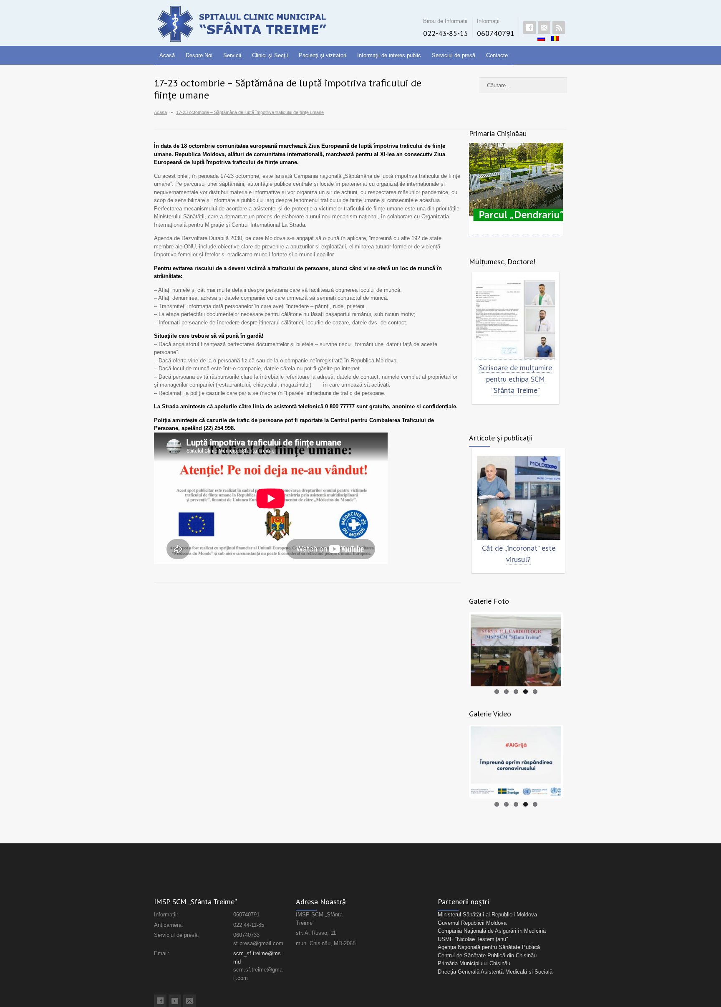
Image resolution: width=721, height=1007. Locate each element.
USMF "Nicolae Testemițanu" (473, 939)
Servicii (232, 55)
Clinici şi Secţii (270, 55)
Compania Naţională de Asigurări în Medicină (492, 931)
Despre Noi (199, 55)
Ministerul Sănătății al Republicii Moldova (487, 914)
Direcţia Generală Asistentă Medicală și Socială (495, 972)
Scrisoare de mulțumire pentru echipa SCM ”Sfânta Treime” (515, 379)
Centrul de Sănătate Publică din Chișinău (487, 955)
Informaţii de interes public (389, 55)
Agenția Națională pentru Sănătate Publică (489, 947)
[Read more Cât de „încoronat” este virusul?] (518, 498)
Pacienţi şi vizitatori (322, 55)
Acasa (160, 112)
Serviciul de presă (453, 55)
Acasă (167, 55)
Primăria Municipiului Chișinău (474, 963)
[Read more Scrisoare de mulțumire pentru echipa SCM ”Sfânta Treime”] (515, 319)
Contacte (497, 55)
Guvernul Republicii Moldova (472, 923)
